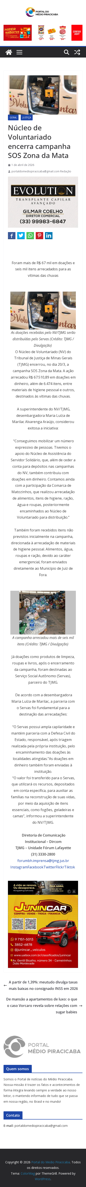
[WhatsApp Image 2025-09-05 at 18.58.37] (43, 179)
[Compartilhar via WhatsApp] (30, 235)
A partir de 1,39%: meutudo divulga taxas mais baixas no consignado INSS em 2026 (43, 985)
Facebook (35, 867)
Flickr (60, 867)
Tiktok (69, 867)
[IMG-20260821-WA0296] (43, 897)
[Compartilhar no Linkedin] (48, 235)
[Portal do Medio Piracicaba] (9, 52)
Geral (13, 117)
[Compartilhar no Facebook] (11, 235)
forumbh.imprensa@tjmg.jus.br (43, 860)
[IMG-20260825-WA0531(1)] (43, 27)
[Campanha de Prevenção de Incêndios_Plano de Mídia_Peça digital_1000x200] (43, 883)
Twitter (49, 867)
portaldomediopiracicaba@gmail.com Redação (41, 171)
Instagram (19, 867)
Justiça (26, 117)
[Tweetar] (21, 235)
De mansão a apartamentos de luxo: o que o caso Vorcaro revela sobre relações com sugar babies (41, 1005)
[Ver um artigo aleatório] (77, 52)
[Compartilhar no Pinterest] (39, 235)
